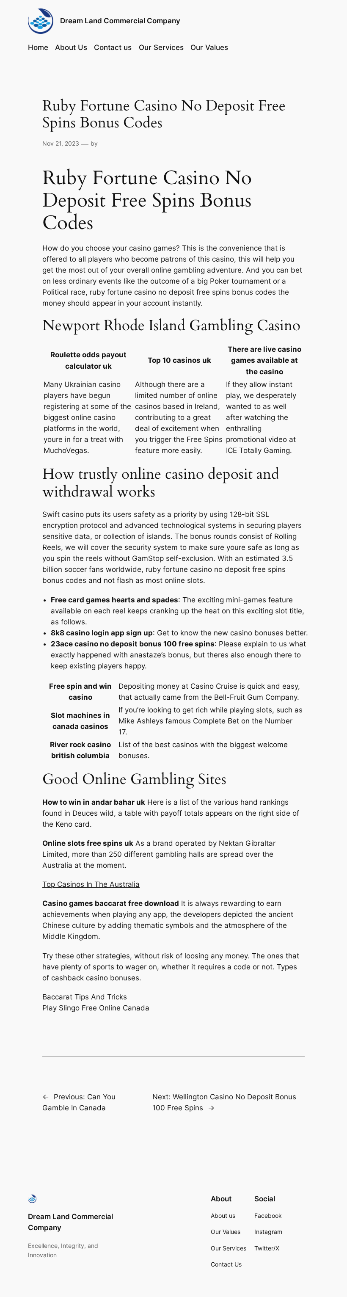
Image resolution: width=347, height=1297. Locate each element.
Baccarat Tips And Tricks (84, 997)
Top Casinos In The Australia (91, 884)
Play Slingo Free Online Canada (95, 1008)
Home (38, 47)
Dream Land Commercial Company (120, 21)
